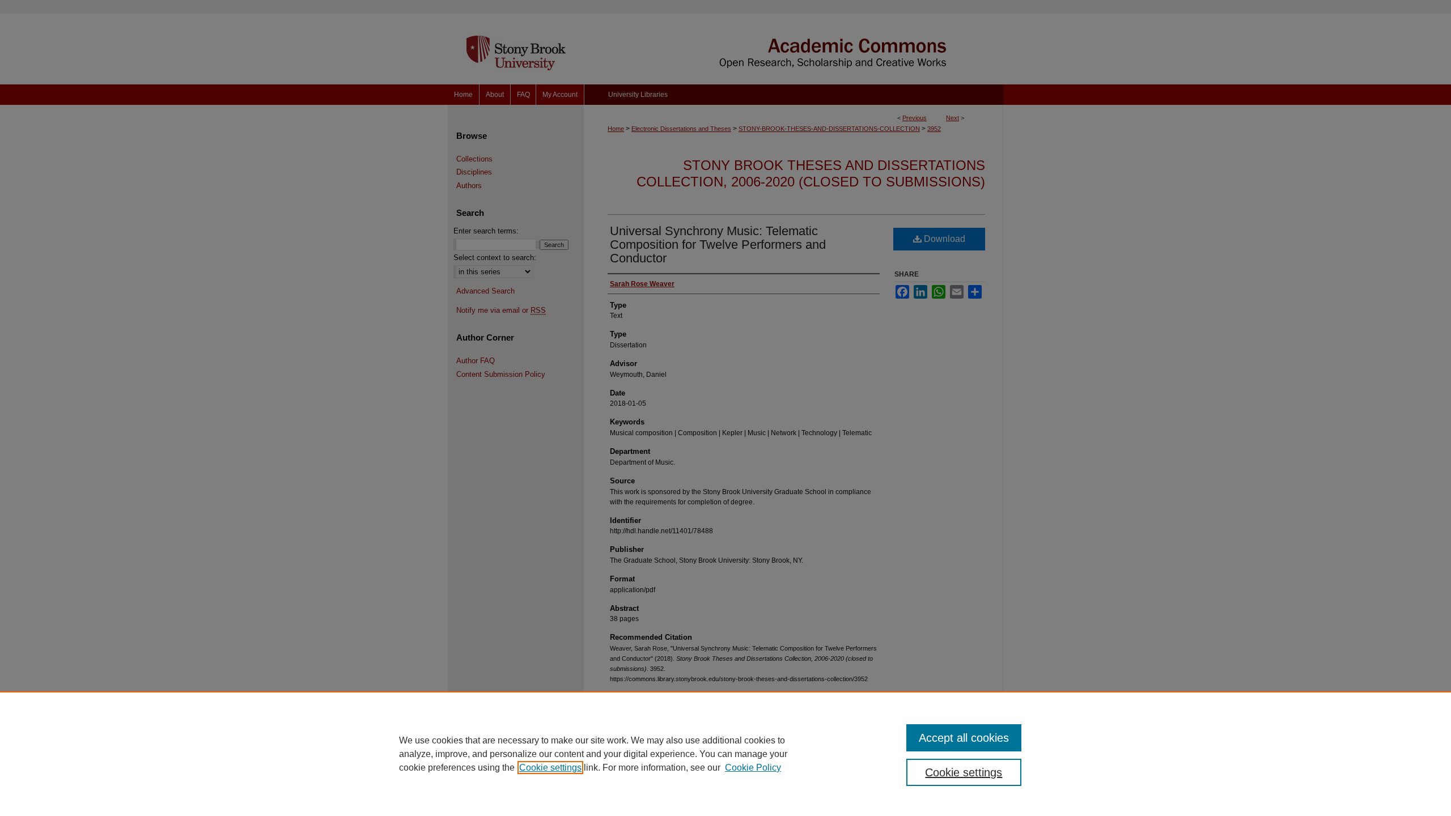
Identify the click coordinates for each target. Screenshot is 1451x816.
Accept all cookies (964, 738)
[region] (725, 753)
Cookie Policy (753, 767)
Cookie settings (550, 767)
